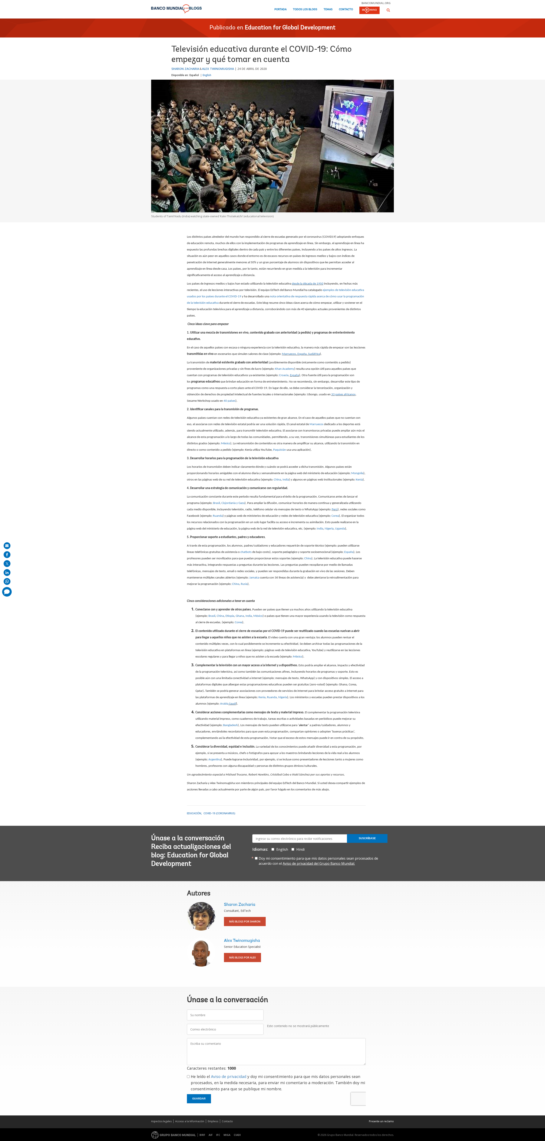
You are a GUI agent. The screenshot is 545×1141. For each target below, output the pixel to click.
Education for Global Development (290, 28)
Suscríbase (367, 838)
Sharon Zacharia (185, 68)
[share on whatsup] (7, 581)
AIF (211, 1135)
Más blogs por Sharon (244, 921)
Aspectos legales (161, 1121)
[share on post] (7, 563)
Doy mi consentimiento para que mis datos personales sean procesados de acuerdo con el (318, 861)
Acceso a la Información (189, 1121)
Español (194, 75)
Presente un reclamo (381, 1121)
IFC (218, 1135)
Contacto (346, 9)
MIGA (227, 1135)
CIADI (237, 1135)
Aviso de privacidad (228, 1076)
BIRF (202, 1135)
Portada (280, 9)
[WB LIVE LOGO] (369, 10)
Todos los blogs (305, 9)
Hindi (300, 849)
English (207, 75)
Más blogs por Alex (242, 957)
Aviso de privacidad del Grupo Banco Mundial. (319, 863)
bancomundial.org (376, 3)
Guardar (199, 1098)
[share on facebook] (7, 554)
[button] (388, 10)
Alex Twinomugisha (218, 68)
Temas (328, 9)
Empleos (213, 1121)
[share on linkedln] (7, 572)
